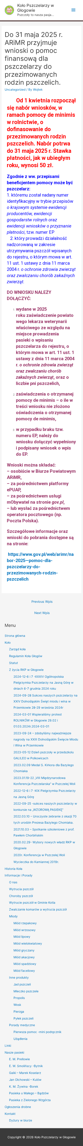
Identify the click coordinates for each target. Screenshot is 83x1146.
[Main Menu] (73, 10)
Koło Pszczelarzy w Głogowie (35, 8)
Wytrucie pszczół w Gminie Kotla (32, 902)
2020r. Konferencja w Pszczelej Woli (39, 855)
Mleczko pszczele (26, 991)
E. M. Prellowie (19, 1059)
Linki (8, 1045)
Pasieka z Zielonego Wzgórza (30, 1100)
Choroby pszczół (21, 896)
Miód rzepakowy (25, 923)
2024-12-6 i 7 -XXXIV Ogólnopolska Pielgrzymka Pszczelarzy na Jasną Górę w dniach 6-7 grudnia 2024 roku (43, 683)
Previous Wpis (42, 602)
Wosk (17, 1004)
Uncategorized (15, 89)
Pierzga (19, 1011)
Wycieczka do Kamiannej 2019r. (36, 862)
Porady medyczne (22, 1025)
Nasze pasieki (14, 1052)
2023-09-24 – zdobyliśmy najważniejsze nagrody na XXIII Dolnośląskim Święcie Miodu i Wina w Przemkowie (46, 739)
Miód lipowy (22, 936)
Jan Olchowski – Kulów (25, 1079)
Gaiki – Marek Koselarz (25, 1073)
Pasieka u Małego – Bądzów (29, 1093)
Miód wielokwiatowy (28, 943)
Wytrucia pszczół (21, 889)
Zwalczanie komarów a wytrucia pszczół (38, 909)
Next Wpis (42, 613)
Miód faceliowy (24, 970)
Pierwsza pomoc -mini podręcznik (37, 1032)
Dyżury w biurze (20, 1120)
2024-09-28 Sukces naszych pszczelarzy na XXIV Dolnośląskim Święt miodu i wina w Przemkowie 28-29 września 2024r (45, 701)
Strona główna (15, 635)
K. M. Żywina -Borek (23, 1086)
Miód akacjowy (24, 957)
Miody (13, 916)
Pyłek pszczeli (23, 1018)
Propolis (19, 998)
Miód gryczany (24, 950)
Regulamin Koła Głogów (25, 656)
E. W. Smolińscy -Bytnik (26, 1066)
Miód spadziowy (25, 964)
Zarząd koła (17, 649)
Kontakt (10, 1113)
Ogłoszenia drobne (18, 1107)
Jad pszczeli (22, 984)
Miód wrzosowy (25, 930)
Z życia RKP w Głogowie (26, 670)
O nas (13, 882)
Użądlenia (20, 1039)
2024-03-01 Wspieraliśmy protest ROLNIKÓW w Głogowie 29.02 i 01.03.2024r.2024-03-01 (38, 720)
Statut (13, 663)
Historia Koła (13, 869)
